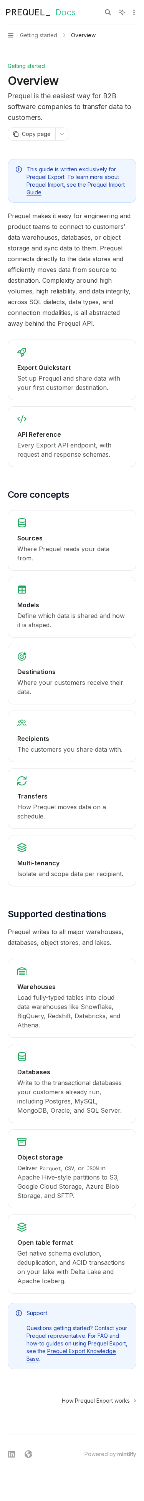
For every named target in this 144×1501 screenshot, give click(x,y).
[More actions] (134, 12)
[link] (72, 370)
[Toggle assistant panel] (122, 12)
